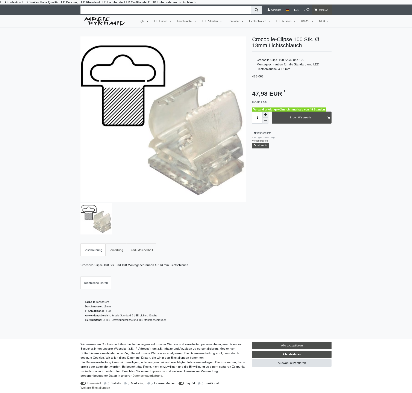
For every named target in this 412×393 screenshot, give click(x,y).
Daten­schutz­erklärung (147, 375)
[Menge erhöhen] (265, 115)
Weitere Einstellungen (95, 387)
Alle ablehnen (292, 354)
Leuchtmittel (185, 21)
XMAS (305, 21)
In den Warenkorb (300, 117)
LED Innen (161, 21)
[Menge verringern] (265, 121)
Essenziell (94, 383)
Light (141, 21)
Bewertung (116, 250)
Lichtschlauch (258, 21)
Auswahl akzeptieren (292, 362)
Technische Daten (96, 282)
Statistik (116, 383)
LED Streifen (210, 21)
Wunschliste (263, 133)
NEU (322, 21)
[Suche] (256, 10)
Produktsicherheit (141, 250)
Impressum (157, 371)
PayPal (190, 383)
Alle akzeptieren (292, 345)
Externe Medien (165, 383)
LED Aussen (284, 21)
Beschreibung (93, 250)
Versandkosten (260, 140)
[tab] (93, 249)
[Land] (288, 10)
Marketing (137, 383)
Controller (234, 21)
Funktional (211, 383)
